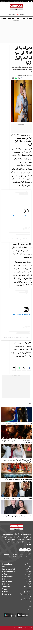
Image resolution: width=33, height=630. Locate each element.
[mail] (14, 368)
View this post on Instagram (21, 216)
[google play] (10, 615)
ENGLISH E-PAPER (24, 1)
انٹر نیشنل (28, 574)
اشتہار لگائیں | (12, 14)
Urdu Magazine (7, 582)
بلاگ (29, 602)
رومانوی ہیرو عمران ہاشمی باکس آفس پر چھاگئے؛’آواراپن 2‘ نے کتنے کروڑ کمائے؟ (17, 442)
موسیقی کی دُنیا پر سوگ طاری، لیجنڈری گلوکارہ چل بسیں (17, 423)
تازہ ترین (23, 18)
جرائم (29, 609)
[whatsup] (19, 368)
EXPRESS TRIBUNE (5, 1)
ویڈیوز (29, 607)
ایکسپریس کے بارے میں (28, 556)
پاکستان (3, 18)
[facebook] (29, 368)
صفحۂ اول (29, 18)
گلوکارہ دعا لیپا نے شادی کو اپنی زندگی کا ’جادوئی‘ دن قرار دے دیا (17, 517)
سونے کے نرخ (27, 592)
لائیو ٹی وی (17, 14)
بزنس (29, 604)
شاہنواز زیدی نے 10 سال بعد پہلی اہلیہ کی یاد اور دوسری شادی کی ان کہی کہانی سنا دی (18, 461)
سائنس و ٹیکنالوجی (26, 599)
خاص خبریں (11, 18)
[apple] (23, 615)
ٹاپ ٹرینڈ (28, 584)
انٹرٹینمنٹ (28, 579)
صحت (29, 589)
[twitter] (24, 368)
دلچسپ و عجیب (26, 587)
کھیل (17, 18)
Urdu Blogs (5, 584)
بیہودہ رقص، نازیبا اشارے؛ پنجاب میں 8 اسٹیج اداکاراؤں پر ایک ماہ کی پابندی (17, 480)
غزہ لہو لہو (28, 569)
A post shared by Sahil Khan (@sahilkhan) (16, 239)
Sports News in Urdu (8, 569)
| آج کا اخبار (21, 14)
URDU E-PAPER (15, 1)
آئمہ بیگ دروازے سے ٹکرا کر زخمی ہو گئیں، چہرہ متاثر (18, 498)
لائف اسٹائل (27, 582)
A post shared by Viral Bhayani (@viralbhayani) (16, 337)
